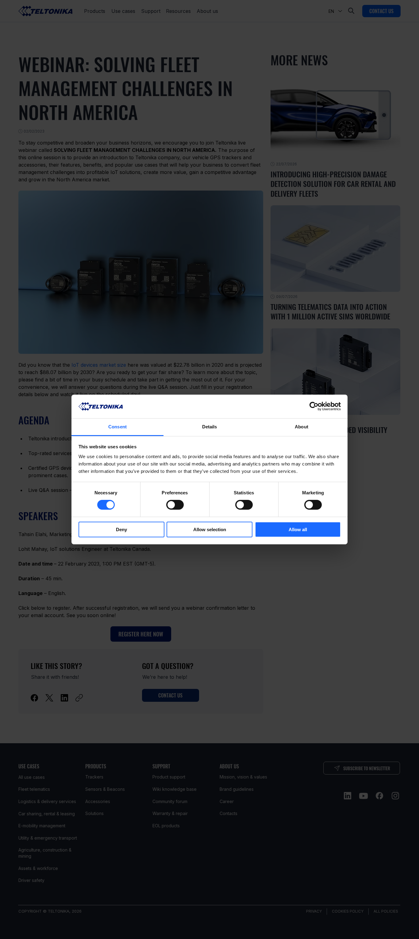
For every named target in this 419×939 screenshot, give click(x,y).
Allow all (298, 529)
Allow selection (209, 529)
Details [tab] (209, 426)
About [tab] (301, 426)
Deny (121, 529)
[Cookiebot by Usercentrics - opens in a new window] (314, 406)
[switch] (175, 505)
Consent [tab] (117, 426)
